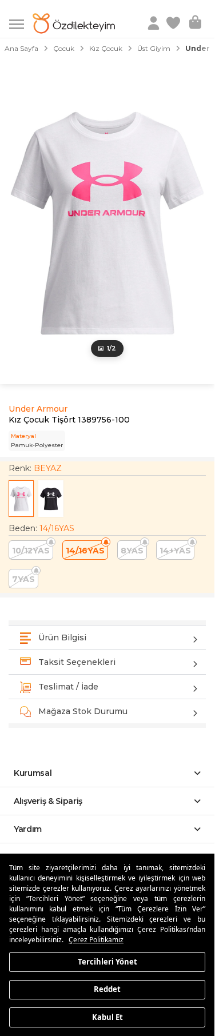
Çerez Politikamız (96, 940)
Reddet (107, 989)
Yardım (28, 829)
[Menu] (21, 23)
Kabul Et (107, 1016)
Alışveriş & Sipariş (48, 801)
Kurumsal (33, 773)
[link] (174, 23)
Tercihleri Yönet (107, 961)
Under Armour (38, 409)
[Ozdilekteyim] (74, 23)
